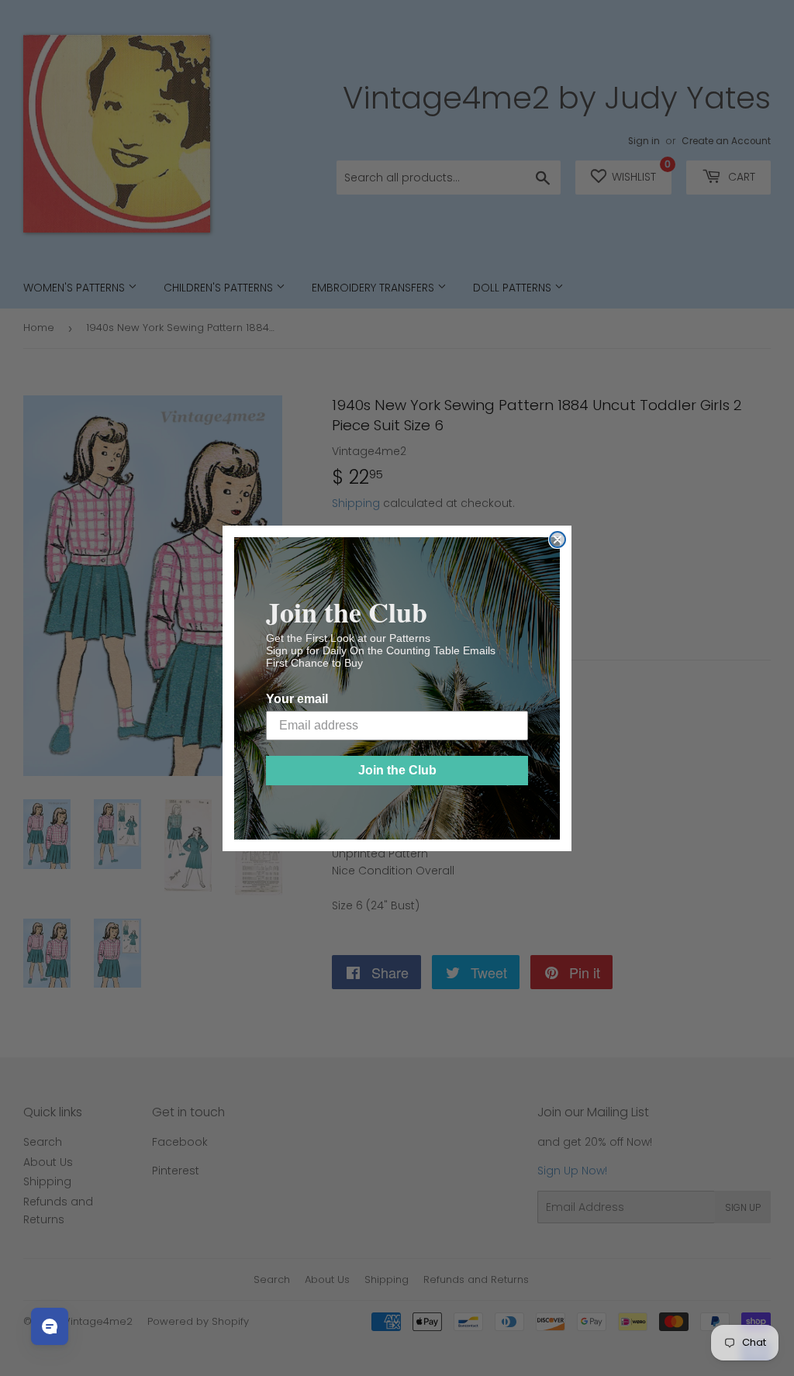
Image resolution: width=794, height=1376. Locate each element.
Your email (297, 698)
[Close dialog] (557, 539)
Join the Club (397, 770)
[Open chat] (49, 1326)
